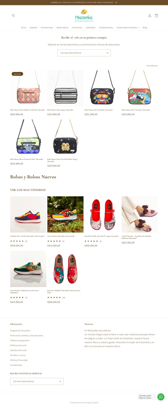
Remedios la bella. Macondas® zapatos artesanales (101, 236)
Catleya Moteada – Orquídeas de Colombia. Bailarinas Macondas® (137, 237)
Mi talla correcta (17, 355)
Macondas (79, 403)
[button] (13, 15)
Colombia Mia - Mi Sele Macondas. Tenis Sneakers (27, 236)
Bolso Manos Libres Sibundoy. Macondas (98, 110)
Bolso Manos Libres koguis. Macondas (60, 110)
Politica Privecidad (19, 360)
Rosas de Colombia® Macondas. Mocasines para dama (63, 292)
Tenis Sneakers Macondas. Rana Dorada (61, 236)
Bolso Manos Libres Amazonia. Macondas (136, 110)
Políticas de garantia (19, 340)
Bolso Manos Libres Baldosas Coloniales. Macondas (27, 110)
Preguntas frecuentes (20, 330)
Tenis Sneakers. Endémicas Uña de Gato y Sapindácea (24, 292)
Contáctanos (16, 365)
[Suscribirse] (107, 52)
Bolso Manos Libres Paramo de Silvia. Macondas (26, 159)
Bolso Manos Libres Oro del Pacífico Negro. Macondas (62, 160)
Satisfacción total (18, 350)
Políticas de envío (18, 345)
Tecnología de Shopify (90, 403)
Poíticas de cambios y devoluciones (26, 335)
